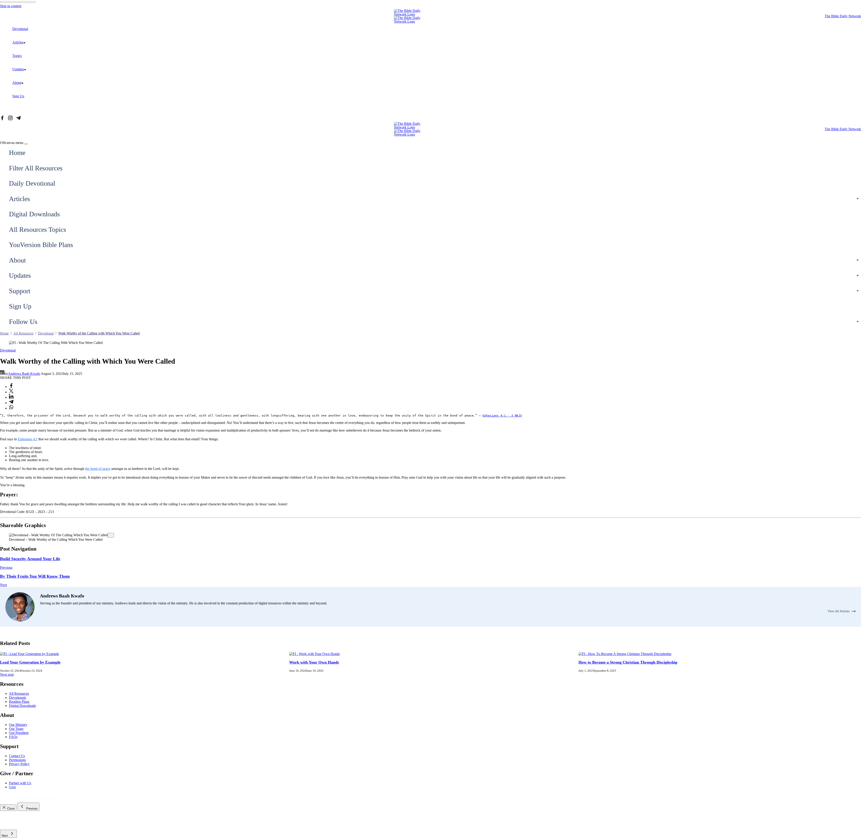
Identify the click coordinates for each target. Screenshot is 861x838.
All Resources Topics (37, 229)
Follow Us (23, 321)
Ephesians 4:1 (27, 439)
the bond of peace (97, 469)
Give (12, 787)
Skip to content (10, 6)
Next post (7, 674)
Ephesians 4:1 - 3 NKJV (502, 415)
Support (19, 291)
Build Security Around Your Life (30, 558)
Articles (17, 42)
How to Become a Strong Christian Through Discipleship (627, 662)
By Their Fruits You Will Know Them (35, 576)
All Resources (19, 693)
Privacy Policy (19, 764)
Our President (18, 733)
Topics (17, 56)
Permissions (17, 760)
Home (17, 152)
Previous (6, 567)
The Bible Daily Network (843, 16)
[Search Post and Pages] (3, 113)
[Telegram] (18, 118)
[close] (26, 144)
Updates (18, 69)
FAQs (13, 737)
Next (3, 585)
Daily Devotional (32, 183)
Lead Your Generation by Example (30, 662)
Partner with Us (20, 783)
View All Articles (838, 611)
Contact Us (17, 756)
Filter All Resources (36, 168)
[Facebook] (2, 118)
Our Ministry (18, 725)
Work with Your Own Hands (314, 662)
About (16, 83)
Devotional (20, 29)
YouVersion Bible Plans (41, 244)
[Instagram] (10, 118)
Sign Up (18, 96)
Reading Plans (19, 701)
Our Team (16, 729)
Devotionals (17, 697)
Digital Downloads (34, 214)
